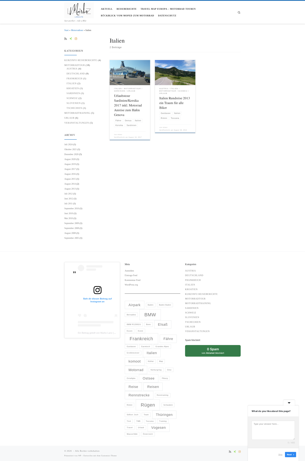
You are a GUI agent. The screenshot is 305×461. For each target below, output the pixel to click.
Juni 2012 (68, 198)
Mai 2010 (68, 218)
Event (140, 331)
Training (163, 421)
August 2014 (70, 184)
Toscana (150, 421)
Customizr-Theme (109, 456)
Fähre (168, 339)
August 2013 (70, 188)
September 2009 (71, 223)
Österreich (148, 434)
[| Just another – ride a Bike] (79, 9)
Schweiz (72, 98)
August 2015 (70, 179)
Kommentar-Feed (132, 280)
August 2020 (70, 159)
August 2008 (70, 233)
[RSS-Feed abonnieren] (65, 39)
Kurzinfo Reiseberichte (80, 60)
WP (79, 456)
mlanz (120, 134)
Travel (130, 427)
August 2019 (70, 164)
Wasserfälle (132, 434)
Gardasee (131, 346)
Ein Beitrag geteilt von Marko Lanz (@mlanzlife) (102, 333)
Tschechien (74, 108)
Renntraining (162, 395)
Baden (150, 305)
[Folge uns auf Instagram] (76, 39)
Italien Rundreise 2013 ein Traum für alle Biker (174, 103)
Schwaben (168, 405)
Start (66, 30)
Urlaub (69, 118)
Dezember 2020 (71, 154)
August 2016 (70, 174)
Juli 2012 (68, 193)
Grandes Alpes (162, 346)
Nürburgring (156, 370)
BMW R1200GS (134, 324)
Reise (133, 387)
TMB (138, 421)
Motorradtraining (77, 113)
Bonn (148, 324)
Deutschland (76, 73)
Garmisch (145, 346)
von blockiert (216, 352)
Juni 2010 (68, 213)
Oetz (169, 370)
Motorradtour (77, 30)
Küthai (151, 361)
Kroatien (73, 88)
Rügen (148, 404)
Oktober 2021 (70, 149)
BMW (150, 314)
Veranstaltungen (76, 123)
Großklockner (133, 353)
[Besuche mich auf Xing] (71, 39)
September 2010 (71, 208)
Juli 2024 (68, 144)
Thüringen (164, 415)
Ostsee (149, 378)
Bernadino (131, 315)
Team (146, 415)
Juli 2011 (68, 203)
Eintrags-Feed (131, 275)
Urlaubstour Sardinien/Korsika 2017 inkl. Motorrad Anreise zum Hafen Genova (128, 105)
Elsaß (163, 324)
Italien (72, 83)
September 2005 (71, 238)
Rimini (129, 405)
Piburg (165, 378)
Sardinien (73, 93)
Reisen (153, 387)
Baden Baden (165, 305)
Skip (280, 454)
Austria (72, 68)
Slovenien (74, 103)
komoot (135, 361)
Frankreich (74, 78)
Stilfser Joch (132, 415)
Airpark (135, 305)
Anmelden (129, 271)
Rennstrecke (139, 395)
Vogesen (158, 428)
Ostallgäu (131, 378)
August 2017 (70, 169)
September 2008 (71, 228)
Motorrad (136, 370)
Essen (129, 331)
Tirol (129, 421)
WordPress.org (131, 285)
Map (161, 361)
